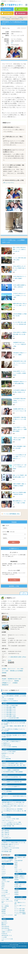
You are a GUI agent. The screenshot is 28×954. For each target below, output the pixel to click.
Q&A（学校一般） (6, 834)
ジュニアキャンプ (6, 897)
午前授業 (4, 909)
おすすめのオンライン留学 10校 (20, 900)
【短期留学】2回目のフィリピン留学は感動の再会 (20, 382)
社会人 (16, 867)
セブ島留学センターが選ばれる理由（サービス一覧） (14, 842)
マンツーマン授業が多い (7, 930)
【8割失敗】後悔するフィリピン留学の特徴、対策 (13, 802)
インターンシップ (6, 894)
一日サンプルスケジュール (8, 820)
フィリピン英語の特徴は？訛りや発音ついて (12, 824)
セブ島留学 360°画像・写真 (8, 825)
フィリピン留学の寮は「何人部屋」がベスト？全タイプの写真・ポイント (14, 736)
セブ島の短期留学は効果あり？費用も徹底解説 (12, 771)
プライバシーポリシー (7, 680)
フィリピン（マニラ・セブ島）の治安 (10, 818)
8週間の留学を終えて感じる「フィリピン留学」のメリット (20, 305)
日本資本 (16, 891)
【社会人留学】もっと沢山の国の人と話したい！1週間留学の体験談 (20, 429)
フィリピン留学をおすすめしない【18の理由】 (12, 809)
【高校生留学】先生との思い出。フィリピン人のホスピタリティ (19, 363)
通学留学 (4, 911)
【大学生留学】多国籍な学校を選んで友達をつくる (19, 391)
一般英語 (4, 879)
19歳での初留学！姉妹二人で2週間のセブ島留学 (19, 484)
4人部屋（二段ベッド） (19, 884)
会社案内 (4, 668)
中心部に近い (5, 933)
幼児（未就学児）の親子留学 (20, 858)
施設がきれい (5, 922)
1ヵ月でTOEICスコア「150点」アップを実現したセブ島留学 (19, 466)
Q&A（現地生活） (6, 832)
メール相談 (10, 657)
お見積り (20, 657)
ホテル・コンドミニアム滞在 (7, 902)
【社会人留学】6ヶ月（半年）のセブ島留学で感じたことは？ (19, 268)
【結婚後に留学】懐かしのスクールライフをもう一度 (19, 409)
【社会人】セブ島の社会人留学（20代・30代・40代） (14, 765)
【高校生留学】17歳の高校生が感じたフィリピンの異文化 (19, 419)
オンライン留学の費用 (19, 910)
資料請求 (15, 657)
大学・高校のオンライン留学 (20, 903)
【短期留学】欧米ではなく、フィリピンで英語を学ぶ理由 (19, 344)
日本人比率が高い (6, 926)
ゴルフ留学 (4, 907)
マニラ (3, 875)
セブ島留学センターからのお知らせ (10, 700)
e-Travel (3, 755)
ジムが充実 (4, 937)
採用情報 (4, 672)
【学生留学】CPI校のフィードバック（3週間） (20, 353)
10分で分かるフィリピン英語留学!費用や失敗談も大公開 (14, 797)
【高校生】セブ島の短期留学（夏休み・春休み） (13, 763)
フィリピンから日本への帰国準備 (9, 746)
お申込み (24, 657)
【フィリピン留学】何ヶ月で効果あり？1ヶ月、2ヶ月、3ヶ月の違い (13, 730)
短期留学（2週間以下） (19, 876)
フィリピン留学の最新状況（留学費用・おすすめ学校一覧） (14, 696)
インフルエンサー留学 (7, 849)
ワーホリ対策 (5, 890)
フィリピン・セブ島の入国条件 (9, 751)
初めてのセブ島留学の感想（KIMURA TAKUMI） (19, 493)
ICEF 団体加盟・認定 (6, 851)
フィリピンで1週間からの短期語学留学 (10, 770)
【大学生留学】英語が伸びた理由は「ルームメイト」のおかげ (19, 400)
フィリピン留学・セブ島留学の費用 (10, 705)
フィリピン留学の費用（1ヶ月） (9, 709)
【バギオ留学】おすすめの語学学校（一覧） (12, 777)
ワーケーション (5, 904)
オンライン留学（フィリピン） (20, 906)
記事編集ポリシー (6, 682)
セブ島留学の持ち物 (6, 745)
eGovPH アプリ (5, 757)
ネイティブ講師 (5, 899)
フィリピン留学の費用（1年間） (9, 716)
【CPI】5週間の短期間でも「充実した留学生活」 (19, 286)
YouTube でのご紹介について (8, 846)
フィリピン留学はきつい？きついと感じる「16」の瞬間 (14, 811)
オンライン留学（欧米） (20, 908)
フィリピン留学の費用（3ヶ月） (9, 712)
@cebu (9, 660)
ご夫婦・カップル (18, 871)
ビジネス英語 (5, 892)
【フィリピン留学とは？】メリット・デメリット (13, 804)
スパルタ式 (4, 921)
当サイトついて (11, 668)
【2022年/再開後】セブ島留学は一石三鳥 (20, 314)
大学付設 (4, 913)
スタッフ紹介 (20, 668)
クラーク (4, 869)
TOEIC (3, 883)
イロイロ (4, 873)
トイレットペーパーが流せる (7, 939)
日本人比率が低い (6, 928)
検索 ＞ (14, 542)
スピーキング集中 (6, 881)
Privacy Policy (23, 943)
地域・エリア (5, 525)
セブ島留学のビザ (6, 743)
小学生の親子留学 (18, 860)
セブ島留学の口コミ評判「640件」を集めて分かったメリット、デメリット (14, 806)
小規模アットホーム (6, 931)
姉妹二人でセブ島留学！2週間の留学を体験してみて (20, 476)
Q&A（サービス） (6, 836)
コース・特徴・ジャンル (8, 531)
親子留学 (4, 895)
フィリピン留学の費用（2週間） (9, 707)
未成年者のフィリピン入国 (8, 753)
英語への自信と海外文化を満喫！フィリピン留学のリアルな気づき (19, 249)
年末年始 (16, 879)
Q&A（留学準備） (6, 830)
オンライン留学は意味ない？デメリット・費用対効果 (20, 914)
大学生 (16, 866)
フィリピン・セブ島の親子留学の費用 (10, 718)
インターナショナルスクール (7, 915)
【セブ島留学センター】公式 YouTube (10, 847)
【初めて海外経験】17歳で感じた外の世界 (19, 447)
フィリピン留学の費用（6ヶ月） (9, 714)
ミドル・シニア (18, 869)
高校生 (16, 864)
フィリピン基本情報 (6, 817)
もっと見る (13, 580)
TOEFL (3, 885)
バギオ (3, 867)
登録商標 (16, 680)
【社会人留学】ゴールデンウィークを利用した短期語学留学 (19, 373)
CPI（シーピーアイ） (9, 182)
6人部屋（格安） (18, 886)
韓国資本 (16, 892)
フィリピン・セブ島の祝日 (8, 699)
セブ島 (3, 866)
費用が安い (4, 924)
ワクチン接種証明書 (6, 758)
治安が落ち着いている (7, 935)
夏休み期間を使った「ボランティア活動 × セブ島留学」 (19, 502)
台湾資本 (16, 894)
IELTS (3, 886)
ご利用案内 (15, 682)
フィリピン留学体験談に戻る (11, 513)
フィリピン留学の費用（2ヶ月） (9, 710)
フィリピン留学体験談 (7, 791)
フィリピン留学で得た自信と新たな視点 (19, 258)
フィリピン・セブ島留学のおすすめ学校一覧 (7, 860)
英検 (3, 888)
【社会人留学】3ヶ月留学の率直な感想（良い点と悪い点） (20, 334)
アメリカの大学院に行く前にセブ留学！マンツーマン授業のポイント (19, 456)
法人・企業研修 (5, 906)
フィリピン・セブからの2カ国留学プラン (11, 786)
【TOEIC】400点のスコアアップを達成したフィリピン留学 (19, 295)
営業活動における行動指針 (16, 670)
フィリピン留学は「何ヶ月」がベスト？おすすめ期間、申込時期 (13, 723)
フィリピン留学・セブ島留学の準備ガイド (11, 741)
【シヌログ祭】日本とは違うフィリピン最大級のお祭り (19, 324)
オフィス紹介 (5, 670)
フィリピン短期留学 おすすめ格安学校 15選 (11, 781)
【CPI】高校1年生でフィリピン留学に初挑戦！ (19, 277)
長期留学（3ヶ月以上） (19, 877)
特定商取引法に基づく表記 (14, 678)
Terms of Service (13, 944)
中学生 (16, 862)
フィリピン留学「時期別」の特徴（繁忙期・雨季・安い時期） (14, 726)
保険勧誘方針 (5, 684)
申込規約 (4, 678)
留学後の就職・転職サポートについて (10, 844)
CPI (12, 42)
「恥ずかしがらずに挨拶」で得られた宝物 (19, 438)
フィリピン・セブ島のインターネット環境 (11, 822)
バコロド (4, 871)
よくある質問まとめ (6, 837)
